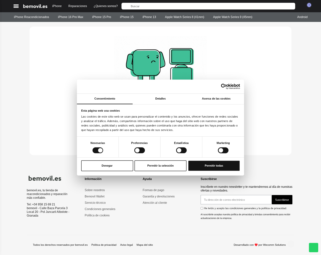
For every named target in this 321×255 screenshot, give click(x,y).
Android (302, 17)
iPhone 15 (127, 17)
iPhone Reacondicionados (31, 17)
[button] (16, 6)
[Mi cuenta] (300, 6)
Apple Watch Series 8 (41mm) (184, 17)
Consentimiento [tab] (104, 98)
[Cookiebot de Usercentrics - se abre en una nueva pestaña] (223, 86)
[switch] (139, 150)
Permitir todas (214, 165)
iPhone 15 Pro (101, 17)
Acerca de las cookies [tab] (216, 98)
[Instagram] (291, 244)
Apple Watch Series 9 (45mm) (232, 17)
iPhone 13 (149, 17)
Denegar (107, 165)
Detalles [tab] (160, 98)
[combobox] (208, 6)
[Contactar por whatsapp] (313, 247)
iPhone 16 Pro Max (70, 17)
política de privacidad (273, 208)
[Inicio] (35, 6)
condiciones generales (242, 208)
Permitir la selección (160, 165)
